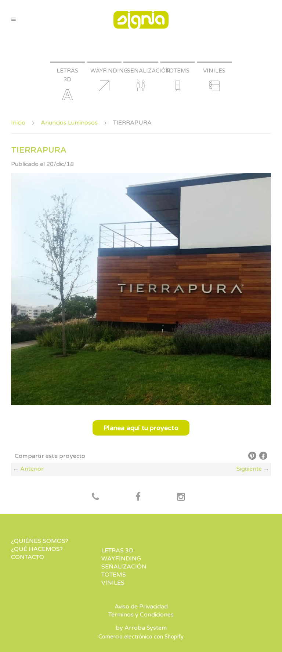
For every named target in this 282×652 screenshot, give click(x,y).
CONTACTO (27, 557)
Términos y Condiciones (141, 614)
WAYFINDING (121, 558)
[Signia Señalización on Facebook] (95, 497)
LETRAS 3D (117, 550)
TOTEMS (113, 574)
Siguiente (249, 469)
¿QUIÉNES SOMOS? (39, 541)
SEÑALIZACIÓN (124, 566)
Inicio (18, 122)
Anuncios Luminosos (69, 122)
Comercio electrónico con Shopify (141, 637)
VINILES (112, 582)
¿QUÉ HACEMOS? (37, 549)
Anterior (32, 469)
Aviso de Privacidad (141, 606)
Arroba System (145, 627)
